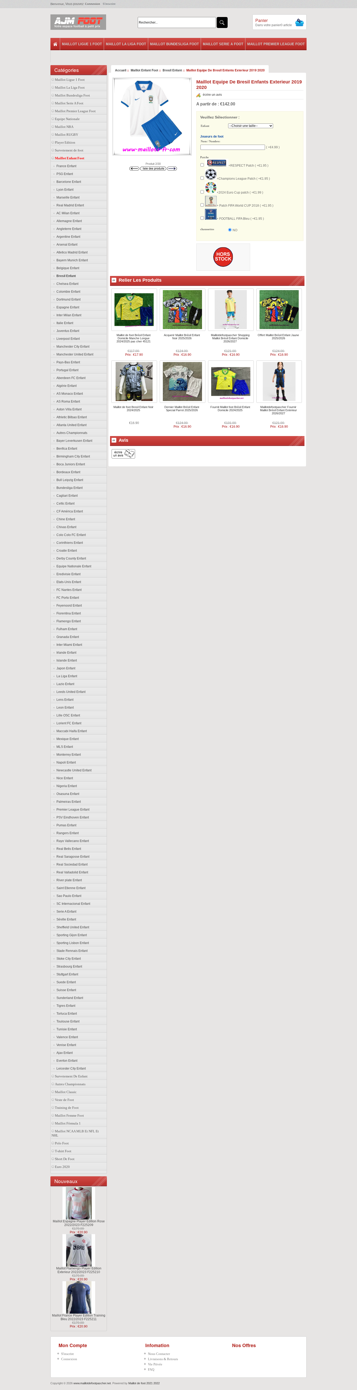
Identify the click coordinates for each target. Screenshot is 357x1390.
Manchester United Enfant (74, 354)
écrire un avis (212, 95)
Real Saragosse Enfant (72, 856)
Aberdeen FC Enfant (70, 378)
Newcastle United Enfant (73, 770)
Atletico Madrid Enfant (71, 252)
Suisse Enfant (65, 990)
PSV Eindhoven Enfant (72, 817)
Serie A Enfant (65, 911)
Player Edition (65, 142)
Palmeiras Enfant (68, 802)
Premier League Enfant (72, 809)
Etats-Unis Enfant (68, 582)
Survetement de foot (69, 150)
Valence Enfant (66, 1037)
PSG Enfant (64, 174)
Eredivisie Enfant (67, 574)
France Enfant (65, 166)
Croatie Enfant (66, 550)
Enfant (205, 126)
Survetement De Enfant (71, 1076)
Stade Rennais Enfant (71, 951)
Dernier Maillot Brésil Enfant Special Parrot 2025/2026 (181, 408)
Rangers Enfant (67, 833)
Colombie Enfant (67, 291)
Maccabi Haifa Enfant (71, 731)
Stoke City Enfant (68, 958)
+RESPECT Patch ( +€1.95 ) (248, 165)
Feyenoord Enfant (68, 605)
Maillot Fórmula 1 (68, 1123)
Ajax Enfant (64, 1053)
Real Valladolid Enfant (71, 872)
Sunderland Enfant (69, 998)
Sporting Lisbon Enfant (72, 943)
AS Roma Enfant (67, 401)
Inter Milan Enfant (68, 315)
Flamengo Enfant (68, 621)
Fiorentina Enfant (68, 613)
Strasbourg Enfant (68, 966)
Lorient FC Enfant (68, 723)
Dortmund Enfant (67, 299)
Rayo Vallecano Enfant (72, 841)
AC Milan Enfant (67, 213)
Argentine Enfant (67, 237)
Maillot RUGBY (66, 135)
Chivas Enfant (65, 527)
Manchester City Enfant (72, 346)
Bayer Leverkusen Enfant (73, 441)
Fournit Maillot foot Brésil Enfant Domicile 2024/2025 (230, 408)
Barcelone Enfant (68, 182)
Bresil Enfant (172, 70)
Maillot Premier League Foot (276, 44)
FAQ (151, 1369)
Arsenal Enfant (66, 244)
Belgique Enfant (67, 268)
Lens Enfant (64, 700)
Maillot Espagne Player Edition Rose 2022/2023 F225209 (79, 1223)
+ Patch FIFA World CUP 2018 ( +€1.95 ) (245, 205)
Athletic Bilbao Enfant (71, 417)
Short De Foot (64, 1159)
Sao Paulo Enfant (68, 896)
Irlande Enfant (65, 652)
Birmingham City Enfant (72, 456)
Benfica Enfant (66, 448)
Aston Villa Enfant (68, 409)
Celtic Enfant (64, 503)
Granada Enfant (67, 637)
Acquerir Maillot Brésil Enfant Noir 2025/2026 (182, 337)
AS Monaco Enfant (69, 393)
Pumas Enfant (65, 825)
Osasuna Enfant (67, 794)
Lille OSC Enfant (67, 715)
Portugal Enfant (66, 370)
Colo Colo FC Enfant (70, 535)
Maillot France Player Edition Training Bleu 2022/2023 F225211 (78, 1317)
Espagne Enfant (67, 307)
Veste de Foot (64, 1100)
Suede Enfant (65, 982)
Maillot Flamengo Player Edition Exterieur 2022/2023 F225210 (78, 1270)
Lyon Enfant (64, 189)
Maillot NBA (64, 127)
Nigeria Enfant (66, 786)
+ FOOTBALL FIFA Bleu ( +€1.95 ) (240, 219)
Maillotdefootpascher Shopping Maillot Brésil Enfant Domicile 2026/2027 (230, 338)
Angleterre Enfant (68, 229)
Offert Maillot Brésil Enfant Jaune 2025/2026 (278, 337)
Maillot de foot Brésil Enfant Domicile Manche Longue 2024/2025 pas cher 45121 (134, 338)
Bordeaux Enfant (67, 472)
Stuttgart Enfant (66, 974)
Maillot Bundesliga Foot (174, 44)
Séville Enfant (65, 919)
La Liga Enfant (66, 676)
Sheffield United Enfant (72, 927)
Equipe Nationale (67, 119)
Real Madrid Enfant (69, 205)
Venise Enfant (65, 1045)
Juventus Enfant (67, 331)
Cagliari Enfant (66, 496)
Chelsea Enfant (66, 284)
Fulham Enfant (66, 629)
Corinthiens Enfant (69, 543)
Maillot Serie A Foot (223, 44)
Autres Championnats (71, 433)
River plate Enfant (68, 880)
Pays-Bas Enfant (67, 362)
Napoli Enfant (65, 762)
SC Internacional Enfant (72, 904)
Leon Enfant (64, 707)
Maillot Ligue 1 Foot (82, 44)
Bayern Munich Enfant (71, 260)
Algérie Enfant (66, 386)
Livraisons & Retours (163, 1359)
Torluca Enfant (66, 1013)
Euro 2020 (62, 1167)
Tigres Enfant (65, 1006)
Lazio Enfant (64, 684)
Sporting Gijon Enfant (71, 935)
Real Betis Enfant (68, 849)
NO (235, 230)
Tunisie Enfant (66, 1029)
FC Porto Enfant (67, 598)
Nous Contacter (159, 1354)
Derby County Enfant (70, 558)
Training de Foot (67, 1108)
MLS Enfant (64, 747)
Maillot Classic (66, 1092)
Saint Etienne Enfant (70, 888)
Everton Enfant (66, 1061)
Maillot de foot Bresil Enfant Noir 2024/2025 (133, 408)
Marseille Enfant (67, 197)
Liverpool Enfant (67, 339)
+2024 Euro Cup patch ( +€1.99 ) (240, 192)
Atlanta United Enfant (71, 425)
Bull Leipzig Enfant (69, 480)
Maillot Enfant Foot (144, 70)
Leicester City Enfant (70, 1068)
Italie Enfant (64, 323)
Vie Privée (155, 1364)
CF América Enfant (69, 511)
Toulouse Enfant (67, 1021)
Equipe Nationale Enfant (73, 566)
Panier (261, 20)
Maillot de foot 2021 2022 (144, 1383)
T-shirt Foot (63, 1151)
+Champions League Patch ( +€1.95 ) (243, 178)
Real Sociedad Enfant (71, 864)
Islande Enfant (66, 660)
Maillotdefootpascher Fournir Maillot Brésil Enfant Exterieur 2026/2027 (278, 410)
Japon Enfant (65, 668)
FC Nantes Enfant (68, 590)
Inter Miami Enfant (68, 645)
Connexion (92, 3)
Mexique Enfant (67, 739)
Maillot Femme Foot (69, 1115)
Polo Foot (62, 1143)
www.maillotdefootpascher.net (92, 1383)
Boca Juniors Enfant (70, 464)
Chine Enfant (65, 519)
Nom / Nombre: (210, 141)
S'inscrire (109, 3)
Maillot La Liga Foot (126, 44)
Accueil (120, 70)
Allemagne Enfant (68, 221)
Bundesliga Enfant (69, 488)
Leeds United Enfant (70, 692)
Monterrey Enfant (68, 754)
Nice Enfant (64, 778)
